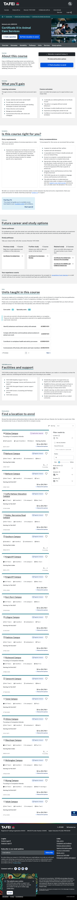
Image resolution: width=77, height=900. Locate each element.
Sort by (53, 426)
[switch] (46, 433)
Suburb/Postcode (58, 446)
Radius (56, 453)
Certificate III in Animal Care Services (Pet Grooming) (62, 258)
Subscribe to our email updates (12, 849)
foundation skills (19, 204)
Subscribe (49, 853)
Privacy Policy (17, 862)
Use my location (60, 442)
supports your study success (57, 183)
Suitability (23, 45)
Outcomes (14, 45)
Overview (5, 45)
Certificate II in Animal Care (11, 256)
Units (40, 45)
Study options (56, 45)
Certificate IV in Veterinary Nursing (37, 257)
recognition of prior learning (60, 275)
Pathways (32, 45)
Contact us (35, 192)
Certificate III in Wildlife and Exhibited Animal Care (62, 264)
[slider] (59, 462)
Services (47, 45)
